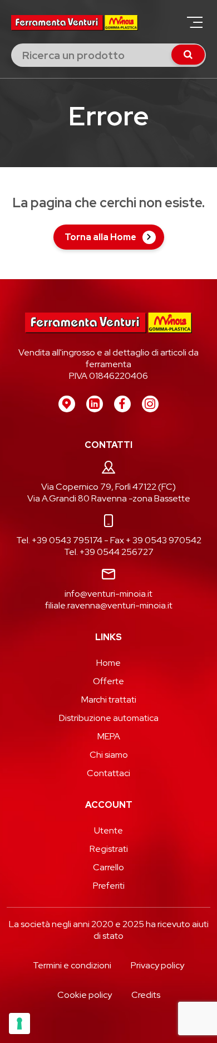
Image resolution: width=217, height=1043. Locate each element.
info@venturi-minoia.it (108, 594)
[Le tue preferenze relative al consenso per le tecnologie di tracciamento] (19, 1023)
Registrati (109, 849)
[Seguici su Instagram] (150, 404)
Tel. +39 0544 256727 (109, 552)
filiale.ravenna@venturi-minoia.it (108, 605)
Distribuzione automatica (109, 718)
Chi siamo (109, 755)
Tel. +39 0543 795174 (59, 540)
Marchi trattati (108, 699)
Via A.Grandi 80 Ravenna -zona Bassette (108, 498)
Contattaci (108, 773)
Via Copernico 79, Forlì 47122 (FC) (108, 487)
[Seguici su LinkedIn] (94, 404)
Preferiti (109, 885)
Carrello (108, 867)
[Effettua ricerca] (188, 55)
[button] (195, 22)
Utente (108, 830)
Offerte (108, 681)
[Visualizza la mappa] (66, 404)
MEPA (108, 736)
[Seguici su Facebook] (122, 404)
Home (108, 663)
